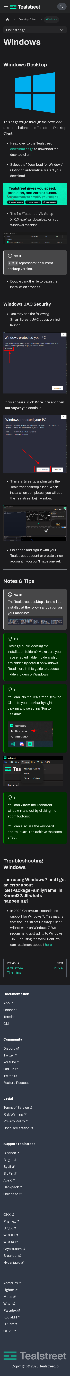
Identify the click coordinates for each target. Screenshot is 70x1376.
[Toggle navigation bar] (5, 6)
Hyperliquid (11, 1262)
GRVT (8, 1331)
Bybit (7, 1166)
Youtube (9, 1062)
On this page (15, 30)
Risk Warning (13, 1114)
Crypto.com (12, 1249)
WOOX (8, 1242)
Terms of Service (16, 1107)
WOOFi (9, 1235)
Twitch (8, 1076)
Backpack (11, 1187)
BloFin (8, 1173)
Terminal (9, 1017)
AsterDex (10, 1283)
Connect (10, 1010)
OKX (7, 1214)
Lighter (8, 1290)
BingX (8, 1228)
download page (21, 149)
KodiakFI (10, 1317)
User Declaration (16, 1128)
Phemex (9, 1221)
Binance (9, 1153)
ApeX (7, 1180)
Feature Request (16, 1083)
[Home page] (7, 19)
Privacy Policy (14, 1121)
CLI (6, 1023)
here (48, 945)
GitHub (8, 1069)
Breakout (10, 1256)
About (8, 1003)
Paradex (9, 1310)
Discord (9, 1048)
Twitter (8, 1055)
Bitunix (8, 1324)
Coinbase (10, 1194)
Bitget (8, 1160)
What (7, 1303)
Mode (7, 1297)
